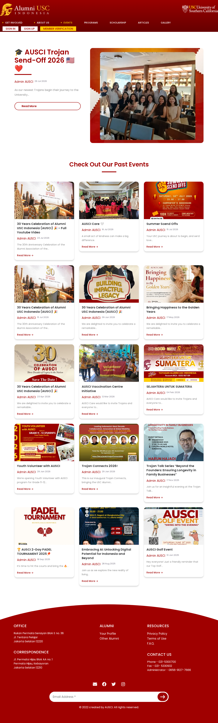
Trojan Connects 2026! (100, 466)
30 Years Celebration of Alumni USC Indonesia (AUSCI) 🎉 (41, 309)
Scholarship (118, 22)
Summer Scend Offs (162, 224)
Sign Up (29, 29)
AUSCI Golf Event (159, 549)
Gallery (166, 22)
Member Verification (58, 29)
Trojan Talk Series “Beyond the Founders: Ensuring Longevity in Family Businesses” (171, 470)
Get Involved (13, 22)
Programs (91, 22)
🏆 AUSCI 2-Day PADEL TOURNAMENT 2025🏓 (34, 551)
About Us (42, 22)
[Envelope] (95, 684)
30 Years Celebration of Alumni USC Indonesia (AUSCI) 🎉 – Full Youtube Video (41, 228)
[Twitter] (114, 684)
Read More (29, 106)
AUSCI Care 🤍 (93, 224)
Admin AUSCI (23, 82)
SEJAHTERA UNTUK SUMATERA (169, 386)
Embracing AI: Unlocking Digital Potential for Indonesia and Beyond (106, 553)
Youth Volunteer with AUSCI (38, 466)
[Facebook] (104, 684)
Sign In (10, 29)
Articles (143, 22)
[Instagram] (123, 684)
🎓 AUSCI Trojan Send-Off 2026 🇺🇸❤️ (44, 60)
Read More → (25, 255)
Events (67, 22)
